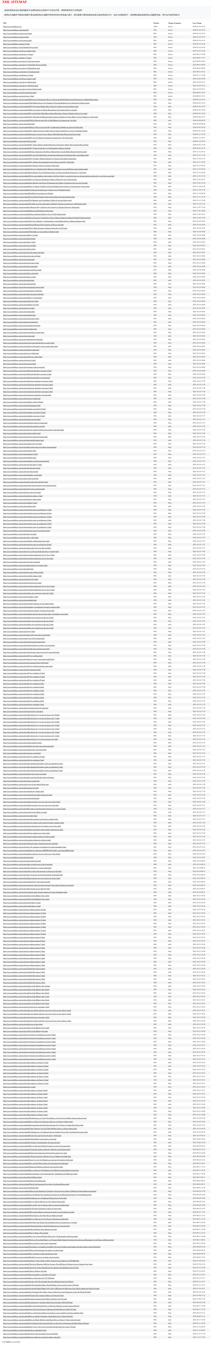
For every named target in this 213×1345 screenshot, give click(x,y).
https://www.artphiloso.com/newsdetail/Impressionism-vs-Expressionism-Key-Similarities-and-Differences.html (40, 1174)
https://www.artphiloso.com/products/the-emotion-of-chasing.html (25, 565)
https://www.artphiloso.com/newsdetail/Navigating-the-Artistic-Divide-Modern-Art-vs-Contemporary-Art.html (40, 1222)
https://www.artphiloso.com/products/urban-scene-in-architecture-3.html (27, 524)
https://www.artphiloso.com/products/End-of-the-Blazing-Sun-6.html (26, 1000)
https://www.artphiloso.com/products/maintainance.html (21, 405)
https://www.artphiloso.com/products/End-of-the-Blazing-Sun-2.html (26, 899)
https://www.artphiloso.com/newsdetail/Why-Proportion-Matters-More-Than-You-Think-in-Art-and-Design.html (40, 106)
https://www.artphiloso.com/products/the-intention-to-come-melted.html (27, 868)
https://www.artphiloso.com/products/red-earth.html (20, 322)
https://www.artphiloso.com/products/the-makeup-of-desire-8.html (25, 1094)
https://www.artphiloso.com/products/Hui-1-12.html (20, 235)
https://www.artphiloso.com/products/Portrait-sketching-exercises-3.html (27, 371)
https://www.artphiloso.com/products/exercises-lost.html (21, 419)
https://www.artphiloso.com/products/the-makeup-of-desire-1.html (25, 1115)
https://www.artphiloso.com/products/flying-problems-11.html (24, 676)
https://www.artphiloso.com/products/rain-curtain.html (21, 781)
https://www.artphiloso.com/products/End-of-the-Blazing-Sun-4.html (26, 1003)
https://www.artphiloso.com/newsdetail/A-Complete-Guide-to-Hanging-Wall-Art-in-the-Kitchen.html (36, 1149)
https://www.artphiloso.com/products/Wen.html (18, 124)
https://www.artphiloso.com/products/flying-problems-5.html (23, 697)
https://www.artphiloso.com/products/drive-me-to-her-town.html (24, 774)
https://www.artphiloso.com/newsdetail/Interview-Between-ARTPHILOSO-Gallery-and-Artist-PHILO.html (38, 850)
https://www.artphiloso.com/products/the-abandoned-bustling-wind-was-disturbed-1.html (33, 770)
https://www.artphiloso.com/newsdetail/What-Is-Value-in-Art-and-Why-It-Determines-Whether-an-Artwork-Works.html (43, 127)
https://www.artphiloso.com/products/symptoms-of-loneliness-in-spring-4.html (29, 1048)
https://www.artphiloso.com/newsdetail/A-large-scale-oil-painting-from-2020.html (30, 1334)
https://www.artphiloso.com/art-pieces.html (17, 33)
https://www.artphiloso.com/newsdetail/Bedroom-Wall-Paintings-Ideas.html (28, 211)
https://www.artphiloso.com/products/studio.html (19, 315)
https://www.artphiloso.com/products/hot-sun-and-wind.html (23, 294)
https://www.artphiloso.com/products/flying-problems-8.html (23, 687)
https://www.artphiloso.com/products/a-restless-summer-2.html (24, 962)
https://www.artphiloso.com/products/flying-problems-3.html (23, 704)
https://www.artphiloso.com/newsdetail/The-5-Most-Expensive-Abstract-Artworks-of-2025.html (35, 228)
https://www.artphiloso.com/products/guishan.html (20, 329)
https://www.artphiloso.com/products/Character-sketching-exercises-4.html (28, 384)
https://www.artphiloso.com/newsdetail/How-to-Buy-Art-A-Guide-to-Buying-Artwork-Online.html (36, 1205)
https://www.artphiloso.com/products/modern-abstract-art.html (24, 426)
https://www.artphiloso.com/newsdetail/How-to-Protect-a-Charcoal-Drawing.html (30, 1254)
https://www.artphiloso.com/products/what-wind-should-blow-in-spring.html (28, 343)
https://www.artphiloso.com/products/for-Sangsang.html (22, 670)
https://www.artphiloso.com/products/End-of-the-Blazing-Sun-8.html (26, 993)
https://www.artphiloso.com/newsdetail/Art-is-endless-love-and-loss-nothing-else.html (31, 1337)
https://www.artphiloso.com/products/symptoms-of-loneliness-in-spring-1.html (29, 1059)
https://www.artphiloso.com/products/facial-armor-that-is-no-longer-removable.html (31, 652)
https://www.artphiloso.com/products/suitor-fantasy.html (22, 433)
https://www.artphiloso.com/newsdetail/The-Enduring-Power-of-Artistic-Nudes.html (31, 165)
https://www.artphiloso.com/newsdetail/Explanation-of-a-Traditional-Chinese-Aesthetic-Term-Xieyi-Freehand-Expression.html (45, 1132)
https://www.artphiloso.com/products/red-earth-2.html (21, 318)
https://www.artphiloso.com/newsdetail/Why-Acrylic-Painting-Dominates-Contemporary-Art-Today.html (38, 138)
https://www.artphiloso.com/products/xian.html (18, 259)
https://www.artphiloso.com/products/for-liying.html (20, 579)
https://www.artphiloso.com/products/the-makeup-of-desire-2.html (25, 1111)
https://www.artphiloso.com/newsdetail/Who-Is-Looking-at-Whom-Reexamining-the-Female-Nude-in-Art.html (40, 110)
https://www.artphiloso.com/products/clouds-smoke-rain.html (23, 252)
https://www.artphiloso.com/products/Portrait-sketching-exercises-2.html (27, 374)
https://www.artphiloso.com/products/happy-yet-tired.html (22, 298)
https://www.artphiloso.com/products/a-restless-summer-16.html (24, 916)
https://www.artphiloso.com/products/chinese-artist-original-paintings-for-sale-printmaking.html (35, 892)
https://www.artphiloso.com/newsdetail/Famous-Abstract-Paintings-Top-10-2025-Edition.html (34, 214)
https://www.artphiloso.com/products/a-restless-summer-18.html (24, 909)
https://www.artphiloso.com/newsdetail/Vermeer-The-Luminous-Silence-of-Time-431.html (33, 1295)
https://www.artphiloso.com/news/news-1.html (18, 96)
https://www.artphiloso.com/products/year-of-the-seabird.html (23, 638)
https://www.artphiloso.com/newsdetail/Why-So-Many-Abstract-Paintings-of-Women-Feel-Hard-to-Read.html (39, 158)
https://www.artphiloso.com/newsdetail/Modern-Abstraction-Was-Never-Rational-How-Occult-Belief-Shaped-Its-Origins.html (45, 152)
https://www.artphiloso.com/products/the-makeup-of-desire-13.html (25, 1076)
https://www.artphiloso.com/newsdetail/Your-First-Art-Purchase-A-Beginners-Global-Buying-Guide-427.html (39, 1309)
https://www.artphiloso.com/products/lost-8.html (19, 238)
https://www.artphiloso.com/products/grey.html (18, 308)
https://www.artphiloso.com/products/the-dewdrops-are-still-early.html (26, 889)
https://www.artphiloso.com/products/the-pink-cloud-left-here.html (25, 482)
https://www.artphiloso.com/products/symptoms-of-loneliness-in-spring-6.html (29, 1042)
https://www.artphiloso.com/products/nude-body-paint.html (23, 711)
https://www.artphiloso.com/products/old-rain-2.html (20, 301)
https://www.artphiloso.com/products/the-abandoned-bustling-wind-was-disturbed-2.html (33, 767)
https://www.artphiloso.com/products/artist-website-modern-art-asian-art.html (29, 836)
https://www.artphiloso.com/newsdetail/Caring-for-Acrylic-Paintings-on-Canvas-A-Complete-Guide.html (38, 1160)
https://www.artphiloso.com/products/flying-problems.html (22, 656)
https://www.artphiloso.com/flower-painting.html (19, 79)
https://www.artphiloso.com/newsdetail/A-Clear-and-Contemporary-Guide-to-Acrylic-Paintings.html (36, 190)
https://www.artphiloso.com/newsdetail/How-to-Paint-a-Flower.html (25, 1233)
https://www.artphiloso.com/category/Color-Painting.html (22, 89)
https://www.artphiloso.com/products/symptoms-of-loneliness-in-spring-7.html (29, 1038)
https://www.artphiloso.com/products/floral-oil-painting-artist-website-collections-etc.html (33, 829)
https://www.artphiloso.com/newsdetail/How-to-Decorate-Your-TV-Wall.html (28, 1278)
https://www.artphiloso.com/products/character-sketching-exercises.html (27, 395)
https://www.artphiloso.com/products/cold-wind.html (20, 478)
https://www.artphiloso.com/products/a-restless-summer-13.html (24, 927)
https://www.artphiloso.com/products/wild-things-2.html (22, 902)
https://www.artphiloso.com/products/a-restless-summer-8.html (24, 941)
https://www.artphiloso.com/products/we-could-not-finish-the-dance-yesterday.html (31, 551)
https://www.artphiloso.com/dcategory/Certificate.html (21, 72)
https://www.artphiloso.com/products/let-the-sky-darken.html (23, 791)
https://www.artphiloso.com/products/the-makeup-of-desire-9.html (25, 1090)
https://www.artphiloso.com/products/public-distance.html (22, 576)
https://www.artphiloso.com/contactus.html (17, 40)
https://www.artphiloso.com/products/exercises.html (20, 266)
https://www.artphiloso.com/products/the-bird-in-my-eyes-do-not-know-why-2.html (31, 736)
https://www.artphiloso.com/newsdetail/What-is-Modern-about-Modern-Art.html (30, 1229)
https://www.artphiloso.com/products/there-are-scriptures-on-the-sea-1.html (28, 593)
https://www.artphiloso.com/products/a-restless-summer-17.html (24, 913)
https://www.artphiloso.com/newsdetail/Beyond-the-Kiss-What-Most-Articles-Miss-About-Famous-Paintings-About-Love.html (45, 113)
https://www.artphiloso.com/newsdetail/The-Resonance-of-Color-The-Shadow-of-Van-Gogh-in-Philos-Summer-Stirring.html (45, 1118)
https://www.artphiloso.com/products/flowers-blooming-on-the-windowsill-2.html (30, 346)
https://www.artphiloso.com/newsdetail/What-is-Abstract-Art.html (25, 1271)
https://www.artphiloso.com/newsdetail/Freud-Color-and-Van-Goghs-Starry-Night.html (32, 1135)
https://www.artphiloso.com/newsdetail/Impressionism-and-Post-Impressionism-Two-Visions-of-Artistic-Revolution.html (43, 1125)
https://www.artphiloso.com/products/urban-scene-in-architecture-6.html (27, 513)
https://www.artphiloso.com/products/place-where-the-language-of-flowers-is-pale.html (32, 871)
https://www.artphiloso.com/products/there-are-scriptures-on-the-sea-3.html (28, 624)
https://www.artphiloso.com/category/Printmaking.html (21, 68)
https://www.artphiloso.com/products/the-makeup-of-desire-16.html (25, 1066)
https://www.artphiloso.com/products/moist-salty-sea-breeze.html (24, 750)
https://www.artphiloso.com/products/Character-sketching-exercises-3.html (28, 388)
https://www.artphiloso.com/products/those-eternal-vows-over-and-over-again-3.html (31, 802)
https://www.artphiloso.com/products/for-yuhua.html (20, 537)
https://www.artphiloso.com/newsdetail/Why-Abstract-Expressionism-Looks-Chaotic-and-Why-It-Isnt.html (38, 162)
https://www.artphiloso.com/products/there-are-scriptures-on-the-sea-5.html (28, 617)
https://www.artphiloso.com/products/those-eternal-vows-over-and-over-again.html (31, 805)
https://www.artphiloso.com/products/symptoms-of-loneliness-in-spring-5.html (29, 1045)
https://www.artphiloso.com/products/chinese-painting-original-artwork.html (28, 610)
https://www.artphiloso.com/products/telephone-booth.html (23, 339)
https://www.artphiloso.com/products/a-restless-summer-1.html (24, 965)
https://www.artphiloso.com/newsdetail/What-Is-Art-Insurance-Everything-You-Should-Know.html (36, 1184)
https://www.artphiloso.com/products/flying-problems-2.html (23, 760)
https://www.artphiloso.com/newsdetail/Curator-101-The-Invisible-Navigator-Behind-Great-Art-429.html (38, 1281)
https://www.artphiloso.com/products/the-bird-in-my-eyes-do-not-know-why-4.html (31, 729)
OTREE (13, 1342)
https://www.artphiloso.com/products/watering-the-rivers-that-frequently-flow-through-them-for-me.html (38, 885)
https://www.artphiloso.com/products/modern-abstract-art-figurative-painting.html (30, 819)
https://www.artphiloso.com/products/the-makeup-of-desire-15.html (25, 1069)
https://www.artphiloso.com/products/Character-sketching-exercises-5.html (28, 381)
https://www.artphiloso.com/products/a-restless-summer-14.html (24, 923)
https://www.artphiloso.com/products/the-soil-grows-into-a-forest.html (26, 635)
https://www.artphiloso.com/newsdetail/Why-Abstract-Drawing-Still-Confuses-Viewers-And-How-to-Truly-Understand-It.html (45, 131)
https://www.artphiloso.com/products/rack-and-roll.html (21, 256)
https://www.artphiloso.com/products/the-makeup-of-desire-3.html (25, 1108)
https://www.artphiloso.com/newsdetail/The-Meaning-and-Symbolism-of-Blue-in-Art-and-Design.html (37, 200)
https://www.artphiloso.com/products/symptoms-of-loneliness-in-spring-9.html (29, 1035)
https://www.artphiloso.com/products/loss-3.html (19, 360)
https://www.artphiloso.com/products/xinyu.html (19, 1087)
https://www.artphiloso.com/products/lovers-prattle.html (21, 398)
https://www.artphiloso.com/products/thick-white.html (21, 350)
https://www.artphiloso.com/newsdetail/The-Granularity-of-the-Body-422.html (29, 1274)
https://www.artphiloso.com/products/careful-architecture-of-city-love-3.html (29, 590)
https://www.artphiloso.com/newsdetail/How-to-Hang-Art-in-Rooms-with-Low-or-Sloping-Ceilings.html (38, 1121)
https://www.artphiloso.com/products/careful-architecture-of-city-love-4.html (29, 586)
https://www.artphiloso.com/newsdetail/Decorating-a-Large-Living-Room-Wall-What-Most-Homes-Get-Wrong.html (41, 134)
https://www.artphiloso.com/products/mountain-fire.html (22, 861)
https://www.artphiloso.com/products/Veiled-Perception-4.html (24, 975)
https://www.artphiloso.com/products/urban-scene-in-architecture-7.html (27, 510)
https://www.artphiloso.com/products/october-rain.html (21, 562)
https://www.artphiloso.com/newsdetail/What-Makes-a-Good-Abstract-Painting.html (31, 231)
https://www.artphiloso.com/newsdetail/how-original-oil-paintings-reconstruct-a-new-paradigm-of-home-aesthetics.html (43, 1313)
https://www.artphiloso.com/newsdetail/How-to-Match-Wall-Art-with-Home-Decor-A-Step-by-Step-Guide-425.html (41, 1320)
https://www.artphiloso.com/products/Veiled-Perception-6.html (24, 969)
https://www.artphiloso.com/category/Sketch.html (19, 82)
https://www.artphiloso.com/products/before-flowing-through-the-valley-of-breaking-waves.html (35, 614)
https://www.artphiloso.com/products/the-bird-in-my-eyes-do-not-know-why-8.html (31, 715)
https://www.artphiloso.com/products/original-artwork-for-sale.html (25, 708)
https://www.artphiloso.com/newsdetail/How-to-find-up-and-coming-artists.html (30, 1243)
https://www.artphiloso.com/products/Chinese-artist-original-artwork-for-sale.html (30, 843)
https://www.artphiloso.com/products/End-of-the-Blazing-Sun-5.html (26, 1028)
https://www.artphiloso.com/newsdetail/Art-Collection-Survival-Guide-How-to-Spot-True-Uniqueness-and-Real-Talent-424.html (46, 1323)
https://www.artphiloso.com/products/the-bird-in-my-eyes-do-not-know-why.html (30, 739)
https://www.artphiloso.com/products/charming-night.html (22, 291)
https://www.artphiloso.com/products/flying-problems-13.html (24, 756)
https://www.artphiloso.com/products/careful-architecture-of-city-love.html (28, 558)
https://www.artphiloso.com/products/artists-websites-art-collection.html (27, 840)
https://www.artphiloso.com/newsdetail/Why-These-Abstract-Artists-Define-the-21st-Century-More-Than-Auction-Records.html (45, 145)
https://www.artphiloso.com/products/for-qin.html (19, 534)
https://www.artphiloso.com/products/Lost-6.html (19, 245)
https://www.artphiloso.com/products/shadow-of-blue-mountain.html (26, 461)
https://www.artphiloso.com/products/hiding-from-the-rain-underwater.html (28, 746)
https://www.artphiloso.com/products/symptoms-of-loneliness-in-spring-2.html (29, 1055)
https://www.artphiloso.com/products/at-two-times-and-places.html (25, 437)
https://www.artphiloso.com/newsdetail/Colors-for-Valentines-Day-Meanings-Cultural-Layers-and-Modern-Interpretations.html (45, 169)
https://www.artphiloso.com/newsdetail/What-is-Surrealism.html (24, 1181)
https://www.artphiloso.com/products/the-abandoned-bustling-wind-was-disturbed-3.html (33, 763)
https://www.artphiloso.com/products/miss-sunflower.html (22, 743)
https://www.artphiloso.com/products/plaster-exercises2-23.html (24, 412)
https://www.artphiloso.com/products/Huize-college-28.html (23, 402)
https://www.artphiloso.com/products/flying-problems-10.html (24, 680)
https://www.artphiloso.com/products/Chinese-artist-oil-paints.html (25, 423)
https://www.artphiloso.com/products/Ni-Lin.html (19, 141)
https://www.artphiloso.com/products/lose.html (18, 280)
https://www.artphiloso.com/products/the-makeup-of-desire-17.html (25, 1062)
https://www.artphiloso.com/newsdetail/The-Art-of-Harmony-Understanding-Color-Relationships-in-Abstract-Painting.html (44, 221)
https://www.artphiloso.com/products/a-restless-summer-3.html (24, 958)
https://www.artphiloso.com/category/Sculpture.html (20, 85)
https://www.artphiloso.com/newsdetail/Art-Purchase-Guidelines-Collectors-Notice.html (32, 1208)
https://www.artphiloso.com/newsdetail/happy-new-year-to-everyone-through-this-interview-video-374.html (39, 1327)
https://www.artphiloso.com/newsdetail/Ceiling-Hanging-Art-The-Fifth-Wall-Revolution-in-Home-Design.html (40, 1128)
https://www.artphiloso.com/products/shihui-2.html (20, 503)
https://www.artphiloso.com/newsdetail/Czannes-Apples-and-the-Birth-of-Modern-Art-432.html (35, 1299)
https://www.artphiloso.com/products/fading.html (19, 451)
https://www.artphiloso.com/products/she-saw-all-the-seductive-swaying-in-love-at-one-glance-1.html (37, 1021)
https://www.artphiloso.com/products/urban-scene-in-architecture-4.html (27, 520)
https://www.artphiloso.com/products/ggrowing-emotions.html (24, 489)
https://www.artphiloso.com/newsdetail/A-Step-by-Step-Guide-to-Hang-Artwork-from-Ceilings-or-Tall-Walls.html (41, 1261)
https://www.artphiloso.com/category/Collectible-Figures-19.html (25, 65)
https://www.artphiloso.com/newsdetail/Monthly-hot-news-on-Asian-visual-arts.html (31, 1257)
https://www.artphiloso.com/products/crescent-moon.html (22, 583)
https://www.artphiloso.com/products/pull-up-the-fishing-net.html (25, 812)
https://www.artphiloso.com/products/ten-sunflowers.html (22, 270)
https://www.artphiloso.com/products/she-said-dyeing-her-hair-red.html (27, 548)
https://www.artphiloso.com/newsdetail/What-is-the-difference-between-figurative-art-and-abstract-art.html (38, 1212)
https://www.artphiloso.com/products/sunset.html (19, 284)
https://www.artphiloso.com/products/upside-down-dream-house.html (26, 649)
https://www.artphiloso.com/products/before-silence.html (22, 499)
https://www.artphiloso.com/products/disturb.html (19, 457)
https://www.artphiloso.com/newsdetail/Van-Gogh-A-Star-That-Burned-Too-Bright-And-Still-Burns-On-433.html (41, 1268)
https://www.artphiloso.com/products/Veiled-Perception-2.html (24, 982)
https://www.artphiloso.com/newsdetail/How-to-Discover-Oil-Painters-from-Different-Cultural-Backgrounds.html (41, 1170)
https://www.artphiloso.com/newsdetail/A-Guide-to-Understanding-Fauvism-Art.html (31, 1142)
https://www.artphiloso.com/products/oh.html (18, 857)
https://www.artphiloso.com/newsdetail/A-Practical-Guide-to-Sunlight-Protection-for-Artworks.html (36, 1226)
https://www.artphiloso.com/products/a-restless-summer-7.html (24, 944)
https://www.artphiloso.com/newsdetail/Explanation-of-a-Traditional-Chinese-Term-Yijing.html (35, 1198)
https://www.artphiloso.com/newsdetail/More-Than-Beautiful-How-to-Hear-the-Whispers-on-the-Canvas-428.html (41, 1306)
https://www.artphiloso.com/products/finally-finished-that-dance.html (26, 541)
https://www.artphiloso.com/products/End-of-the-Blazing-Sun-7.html (26, 996)
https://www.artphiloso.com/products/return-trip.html (21, 788)
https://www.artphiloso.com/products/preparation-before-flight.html (25, 663)
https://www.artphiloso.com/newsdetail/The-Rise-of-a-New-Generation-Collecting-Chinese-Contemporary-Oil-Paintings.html (44, 204)
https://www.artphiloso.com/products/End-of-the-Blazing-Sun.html (25, 1031)
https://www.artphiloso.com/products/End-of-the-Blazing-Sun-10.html (26, 986)
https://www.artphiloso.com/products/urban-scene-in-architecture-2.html (27, 527)
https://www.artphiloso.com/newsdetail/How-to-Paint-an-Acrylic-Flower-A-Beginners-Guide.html (35, 1219)
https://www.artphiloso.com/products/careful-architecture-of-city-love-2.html (29, 555)
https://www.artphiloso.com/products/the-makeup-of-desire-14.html (25, 1073)
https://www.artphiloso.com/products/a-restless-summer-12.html (24, 930)
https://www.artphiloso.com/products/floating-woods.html (22, 475)
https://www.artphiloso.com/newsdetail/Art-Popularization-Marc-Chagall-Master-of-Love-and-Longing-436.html (41, 1285)
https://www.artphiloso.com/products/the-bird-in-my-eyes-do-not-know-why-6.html (31, 722)
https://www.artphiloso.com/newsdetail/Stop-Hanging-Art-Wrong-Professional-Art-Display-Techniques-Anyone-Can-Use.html (45, 183)
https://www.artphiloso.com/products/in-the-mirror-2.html (22, 464)
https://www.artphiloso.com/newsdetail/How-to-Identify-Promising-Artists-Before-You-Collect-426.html (38, 1316)
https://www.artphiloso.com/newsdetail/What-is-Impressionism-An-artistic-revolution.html (33, 1250)
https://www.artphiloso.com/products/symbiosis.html (20, 471)
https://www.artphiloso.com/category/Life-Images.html (21, 61)
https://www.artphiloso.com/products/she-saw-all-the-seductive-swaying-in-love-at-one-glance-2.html (37, 1014)
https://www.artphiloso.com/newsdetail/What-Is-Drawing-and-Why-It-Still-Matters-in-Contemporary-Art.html (39, 120)
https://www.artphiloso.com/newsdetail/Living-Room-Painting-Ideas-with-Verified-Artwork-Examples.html (39, 197)
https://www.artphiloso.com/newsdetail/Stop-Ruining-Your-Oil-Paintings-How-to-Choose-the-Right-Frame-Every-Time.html (44, 172)
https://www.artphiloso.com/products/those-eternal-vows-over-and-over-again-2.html (31, 878)
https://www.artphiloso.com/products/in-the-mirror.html (21, 468)
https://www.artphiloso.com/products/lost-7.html (19, 242)
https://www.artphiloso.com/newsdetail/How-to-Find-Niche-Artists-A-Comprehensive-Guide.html (35, 1163)
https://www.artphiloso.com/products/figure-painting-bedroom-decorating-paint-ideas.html (33, 430)
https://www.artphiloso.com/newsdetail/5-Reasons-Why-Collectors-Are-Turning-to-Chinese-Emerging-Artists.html (41, 207)
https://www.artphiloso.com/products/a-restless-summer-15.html (24, 920)
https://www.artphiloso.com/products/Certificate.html (20, 1188)
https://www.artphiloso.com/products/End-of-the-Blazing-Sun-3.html (26, 896)
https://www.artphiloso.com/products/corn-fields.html (21, 353)
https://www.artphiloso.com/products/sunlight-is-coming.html (23, 332)
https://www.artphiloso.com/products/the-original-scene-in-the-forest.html (27, 864)
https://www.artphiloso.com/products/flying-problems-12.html (24, 673)
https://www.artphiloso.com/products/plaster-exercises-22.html (24, 416)
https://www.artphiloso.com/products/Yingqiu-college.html (22, 357)
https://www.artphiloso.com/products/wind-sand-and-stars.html (24, 642)
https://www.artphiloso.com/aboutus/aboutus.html (19, 92)
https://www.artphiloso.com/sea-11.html (16, 44)
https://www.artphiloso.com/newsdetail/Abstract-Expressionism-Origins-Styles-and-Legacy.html (35, 1153)
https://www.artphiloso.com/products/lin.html (18, 569)
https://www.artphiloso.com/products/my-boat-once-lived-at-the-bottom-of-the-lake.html (33, 875)
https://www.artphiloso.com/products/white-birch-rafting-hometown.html (27, 795)
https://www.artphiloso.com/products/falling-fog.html (21, 305)
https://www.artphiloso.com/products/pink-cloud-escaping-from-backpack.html (29, 485)
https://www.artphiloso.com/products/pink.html (19, 336)
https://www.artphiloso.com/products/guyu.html (19, 631)
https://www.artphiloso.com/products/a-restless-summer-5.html (24, 951)
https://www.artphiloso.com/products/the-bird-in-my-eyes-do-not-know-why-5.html (31, 725)
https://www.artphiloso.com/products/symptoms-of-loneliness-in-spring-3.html (29, 1052)
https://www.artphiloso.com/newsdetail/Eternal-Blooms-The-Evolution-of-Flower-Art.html (33, 225)
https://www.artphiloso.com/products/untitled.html (20, 600)
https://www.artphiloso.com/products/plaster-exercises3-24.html (24, 409)
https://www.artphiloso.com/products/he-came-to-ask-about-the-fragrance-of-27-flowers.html (34, 809)
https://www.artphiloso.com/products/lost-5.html (19, 249)
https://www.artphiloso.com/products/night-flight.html (21, 798)
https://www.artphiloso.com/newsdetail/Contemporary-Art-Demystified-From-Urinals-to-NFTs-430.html (38, 1302)
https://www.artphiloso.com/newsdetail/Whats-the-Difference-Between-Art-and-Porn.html (33, 1167)
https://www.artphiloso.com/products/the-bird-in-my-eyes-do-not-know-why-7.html (31, 718)
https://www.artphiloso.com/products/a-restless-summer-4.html (24, 955)
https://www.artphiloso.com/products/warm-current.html (22, 753)
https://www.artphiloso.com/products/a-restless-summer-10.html (24, 934)
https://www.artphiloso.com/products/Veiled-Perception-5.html (24, 972)
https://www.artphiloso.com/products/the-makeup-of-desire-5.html (25, 1104)
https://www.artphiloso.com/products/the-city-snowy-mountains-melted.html (28, 659)
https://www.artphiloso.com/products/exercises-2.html (21, 263)
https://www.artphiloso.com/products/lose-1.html (19, 277)
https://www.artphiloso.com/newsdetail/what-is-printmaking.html (24, 1330)
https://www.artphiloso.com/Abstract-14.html (18, 75)
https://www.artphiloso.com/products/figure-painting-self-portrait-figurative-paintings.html (33, 823)
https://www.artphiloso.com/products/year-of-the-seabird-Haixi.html (26, 784)
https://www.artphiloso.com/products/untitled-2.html (20, 597)
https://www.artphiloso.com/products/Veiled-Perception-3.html (24, 979)
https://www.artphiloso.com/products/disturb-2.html (20, 454)
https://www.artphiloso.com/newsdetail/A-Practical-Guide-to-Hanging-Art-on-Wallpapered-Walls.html (37, 1156)
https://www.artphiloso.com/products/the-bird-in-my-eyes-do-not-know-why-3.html (31, 732)
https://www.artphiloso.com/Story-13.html (17, 58)
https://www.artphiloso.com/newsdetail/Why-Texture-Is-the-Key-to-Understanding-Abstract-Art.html (36, 148)
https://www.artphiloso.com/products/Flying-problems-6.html (23, 694)
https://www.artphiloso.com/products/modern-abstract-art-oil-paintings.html (28, 603)
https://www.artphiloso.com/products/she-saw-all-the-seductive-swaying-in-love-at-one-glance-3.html (37, 1010)
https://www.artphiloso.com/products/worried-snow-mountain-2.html (26, 1007)
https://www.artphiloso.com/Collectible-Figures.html (20, 47)
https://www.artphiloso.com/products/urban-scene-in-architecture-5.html (27, 517)
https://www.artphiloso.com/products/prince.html (19, 364)
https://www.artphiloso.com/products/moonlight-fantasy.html (23, 440)
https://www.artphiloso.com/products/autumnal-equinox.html (23, 287)
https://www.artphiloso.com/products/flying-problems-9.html (23, 683)
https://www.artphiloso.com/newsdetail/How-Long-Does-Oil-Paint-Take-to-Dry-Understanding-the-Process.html (40, 1236)
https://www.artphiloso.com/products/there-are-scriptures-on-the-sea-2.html (28, 628)
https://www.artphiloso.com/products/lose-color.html (20, 273)
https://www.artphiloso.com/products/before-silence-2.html (22, 496)
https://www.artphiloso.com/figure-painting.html (19, 51)
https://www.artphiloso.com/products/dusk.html (19, 311)
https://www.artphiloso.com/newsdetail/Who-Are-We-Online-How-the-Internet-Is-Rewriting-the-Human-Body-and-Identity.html (46, 155)
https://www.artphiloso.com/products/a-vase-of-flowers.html (23, 572)
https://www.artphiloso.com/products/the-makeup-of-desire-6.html (25, 1101)
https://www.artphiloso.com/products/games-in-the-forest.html (24, 367)
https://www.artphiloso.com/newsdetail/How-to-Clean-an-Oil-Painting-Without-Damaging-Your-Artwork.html (40, 179)
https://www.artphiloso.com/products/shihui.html (19, 506)
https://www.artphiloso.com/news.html (16, 37)
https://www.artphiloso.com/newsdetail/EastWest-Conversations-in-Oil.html (28, 193)
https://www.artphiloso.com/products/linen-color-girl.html (22, 444)
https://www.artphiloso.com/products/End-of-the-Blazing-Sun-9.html (26, 989)
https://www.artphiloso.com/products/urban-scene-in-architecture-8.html (27, 544)
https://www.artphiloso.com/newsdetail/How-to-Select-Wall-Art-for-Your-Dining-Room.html (34, 1201)
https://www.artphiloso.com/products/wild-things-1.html (22, 906)
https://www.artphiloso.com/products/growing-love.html (22, 492)
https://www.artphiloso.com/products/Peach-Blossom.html (22, 1177)
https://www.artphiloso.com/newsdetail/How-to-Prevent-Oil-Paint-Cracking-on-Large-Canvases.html (36, 1146)
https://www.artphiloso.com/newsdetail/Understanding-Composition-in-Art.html (29, 1139)
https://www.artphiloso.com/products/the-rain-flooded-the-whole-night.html (28, 777)
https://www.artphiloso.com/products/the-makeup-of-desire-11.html (25, 1083)
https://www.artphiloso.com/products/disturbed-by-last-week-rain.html (26, 882)
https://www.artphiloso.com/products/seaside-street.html (21, 325)
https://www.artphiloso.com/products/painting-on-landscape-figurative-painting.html (31, 607)
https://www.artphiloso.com (12, 26)
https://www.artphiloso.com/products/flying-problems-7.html (23, 690)
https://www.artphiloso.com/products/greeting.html (20, 816)
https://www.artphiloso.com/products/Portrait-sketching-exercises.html (26, 378)
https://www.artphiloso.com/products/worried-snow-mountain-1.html (26, 1017)
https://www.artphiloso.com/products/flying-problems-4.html (23, 701)
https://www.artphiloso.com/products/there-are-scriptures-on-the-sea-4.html (28, 621)
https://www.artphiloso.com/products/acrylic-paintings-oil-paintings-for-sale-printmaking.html (34, 847)
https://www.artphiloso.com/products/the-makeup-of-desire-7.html (25, 1097)
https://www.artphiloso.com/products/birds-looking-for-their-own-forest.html (29, 645)
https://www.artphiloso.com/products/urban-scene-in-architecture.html (26, 530)
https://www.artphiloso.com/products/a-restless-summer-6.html (24, 948)
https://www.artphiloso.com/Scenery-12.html (18, 54)
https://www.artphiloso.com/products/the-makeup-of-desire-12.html (25, 1080)
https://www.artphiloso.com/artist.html (16, 30)
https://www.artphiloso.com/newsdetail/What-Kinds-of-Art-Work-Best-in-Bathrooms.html (33, 1215)
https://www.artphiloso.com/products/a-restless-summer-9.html (24, 937)
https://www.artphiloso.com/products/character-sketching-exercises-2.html (28, 391)
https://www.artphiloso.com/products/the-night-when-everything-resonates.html (29, 447)
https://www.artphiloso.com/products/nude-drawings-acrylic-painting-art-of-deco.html (32, 826)
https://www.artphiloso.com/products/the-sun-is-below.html (23, 1024)
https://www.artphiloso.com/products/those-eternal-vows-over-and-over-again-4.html (31, 854)
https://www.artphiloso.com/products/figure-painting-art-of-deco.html (26, 833)
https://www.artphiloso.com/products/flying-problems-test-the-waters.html (28, 666)
